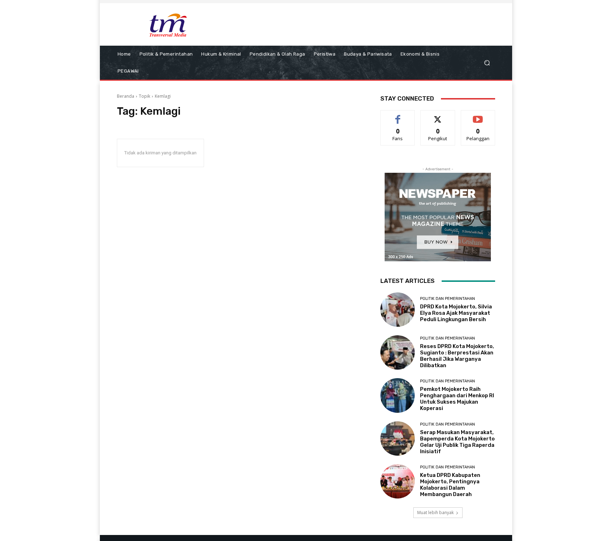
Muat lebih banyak (435, 512)
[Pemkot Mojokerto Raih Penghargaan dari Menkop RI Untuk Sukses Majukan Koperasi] (397, 395)
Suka (397, 115)
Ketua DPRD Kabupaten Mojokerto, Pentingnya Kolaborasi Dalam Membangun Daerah (450, 484)
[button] (486, 63)
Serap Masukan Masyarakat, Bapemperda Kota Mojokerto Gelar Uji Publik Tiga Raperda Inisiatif (457, 442)
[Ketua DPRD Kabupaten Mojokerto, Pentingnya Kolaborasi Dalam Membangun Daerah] (397, 481)
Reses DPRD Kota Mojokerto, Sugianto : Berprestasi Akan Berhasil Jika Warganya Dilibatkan (457, 356)
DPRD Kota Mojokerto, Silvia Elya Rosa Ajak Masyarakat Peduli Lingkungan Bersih (456, 313)
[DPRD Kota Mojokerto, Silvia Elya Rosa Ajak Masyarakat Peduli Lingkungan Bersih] (397, 309)
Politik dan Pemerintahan (447, 299)
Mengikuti (438, 115)
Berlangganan (478, 115)
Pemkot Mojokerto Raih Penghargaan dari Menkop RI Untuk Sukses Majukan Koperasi (457, 398)
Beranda (125, 96)
